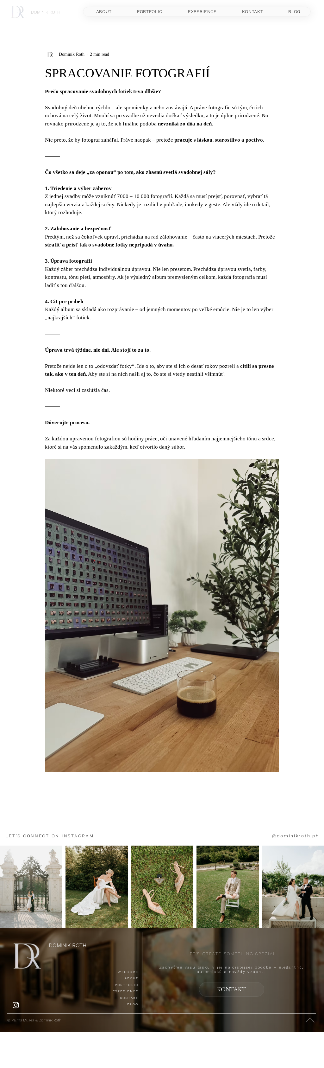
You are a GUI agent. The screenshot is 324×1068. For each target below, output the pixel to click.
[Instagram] (16, 1005)
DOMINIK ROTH (45, 12)
